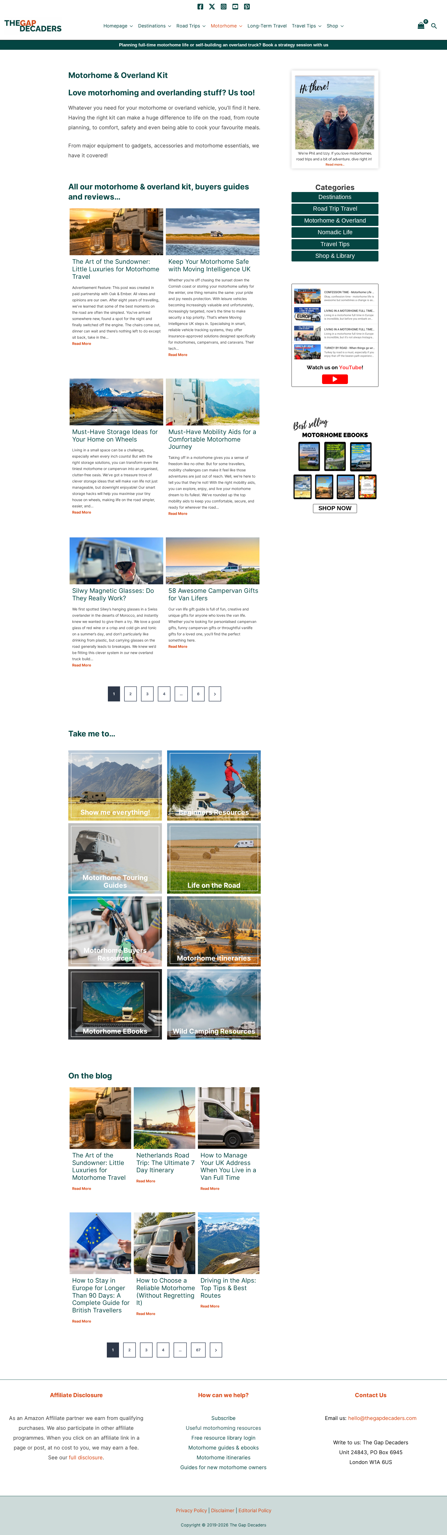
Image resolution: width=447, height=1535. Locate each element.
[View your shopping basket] (421, 25)
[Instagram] (223, 6)
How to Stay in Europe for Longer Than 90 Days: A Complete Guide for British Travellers (101, 1295)
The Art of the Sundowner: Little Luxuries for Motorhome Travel (115, 269)
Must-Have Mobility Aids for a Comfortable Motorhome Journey (212, 439)
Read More (81, 344)
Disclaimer (222, 1510)
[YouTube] (235, 6)
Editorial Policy (255, 1510)
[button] (130, 26)
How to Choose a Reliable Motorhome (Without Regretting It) (165, 1291)
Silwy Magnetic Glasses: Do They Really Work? (113, 594)
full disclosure (86, 1457)
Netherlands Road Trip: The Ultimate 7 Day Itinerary (165, 1163)
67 (198, 1350)
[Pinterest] (247, 6)
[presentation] (116, 231)
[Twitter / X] (212, 6)
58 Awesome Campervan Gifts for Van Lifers (213, 594)
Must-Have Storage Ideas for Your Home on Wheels (115, 435)
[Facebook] (200, 6)
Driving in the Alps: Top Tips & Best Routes (228, 1288)
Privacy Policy (191, 1510)
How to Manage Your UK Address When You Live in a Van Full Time (228, 1166)
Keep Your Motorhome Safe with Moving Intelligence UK (209, 265)
